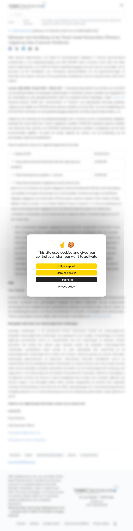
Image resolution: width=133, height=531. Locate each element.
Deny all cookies (66, 273)
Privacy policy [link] (66, 286)
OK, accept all (66, 266)
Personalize (66, 279)
